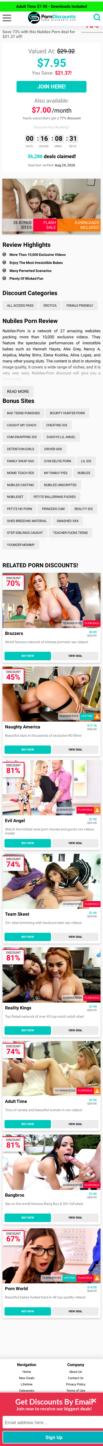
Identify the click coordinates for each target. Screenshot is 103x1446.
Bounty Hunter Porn (67, 413)
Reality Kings (18, 1008)
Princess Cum (53, 509)
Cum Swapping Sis (22, 437)
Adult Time (16, 1101)
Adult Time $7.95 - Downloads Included (51, 6)
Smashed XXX (67, 521)
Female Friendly (79, 305)
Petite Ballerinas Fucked (55, 497)
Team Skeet (17, 914)
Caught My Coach (21, 425)
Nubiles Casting (20, 485)
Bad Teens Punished (23, 413)
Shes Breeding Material (27, 521)
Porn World (16, 1288)
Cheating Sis (56, 425)
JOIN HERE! (51, 86)
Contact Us (76, 1378)
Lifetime (26, 1384)
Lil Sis (86, 461)
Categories (26, 1390)
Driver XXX (53, 449)
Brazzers (14, 633)
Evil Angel (15, 820)
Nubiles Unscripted (60, 485)
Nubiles (84, 473)
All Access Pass (20, 305)
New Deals (26, 1378)
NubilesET (15, 497)
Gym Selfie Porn (57, 461)
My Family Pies (56, 473)
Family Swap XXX (20, 461)
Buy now (28, 656)
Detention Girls (20, 449)
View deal (75, 656)
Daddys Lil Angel (61, 437)
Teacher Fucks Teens (70, 533)
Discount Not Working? (51, 127)
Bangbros (14, 1195)
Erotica (50, 305)
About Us (75, 1372)
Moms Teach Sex (20, 473)
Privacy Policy (76, 1384)
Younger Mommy (21, 545)
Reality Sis (83, 509)
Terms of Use (75, 1390)
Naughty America (22, 727)
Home (26, 1372)
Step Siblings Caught (25, 533)
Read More (18, 391)
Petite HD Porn (19, 509)
